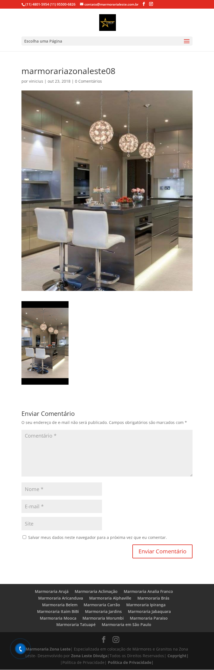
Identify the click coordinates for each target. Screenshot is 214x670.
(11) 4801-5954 (37, 4)
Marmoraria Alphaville (110, 598)
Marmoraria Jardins (103, 611)
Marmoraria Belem (59, 604)
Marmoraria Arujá (52, 591)
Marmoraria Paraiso (149, 618)
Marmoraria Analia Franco (148, 591)
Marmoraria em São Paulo (126, 624)
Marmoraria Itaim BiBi (58, 611)
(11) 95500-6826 (62, 4)
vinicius (36, 81)
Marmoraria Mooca (58, 618)
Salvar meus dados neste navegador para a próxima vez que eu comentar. (97, 537)
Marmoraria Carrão (102, 604)
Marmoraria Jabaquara (149, 611)
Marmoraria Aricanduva (60, 598)
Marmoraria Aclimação (96, 591)
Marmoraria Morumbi (103, 618)
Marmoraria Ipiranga (146, 604)
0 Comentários (88, 81)
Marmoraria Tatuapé (76, 624)
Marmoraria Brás (153, 598)
